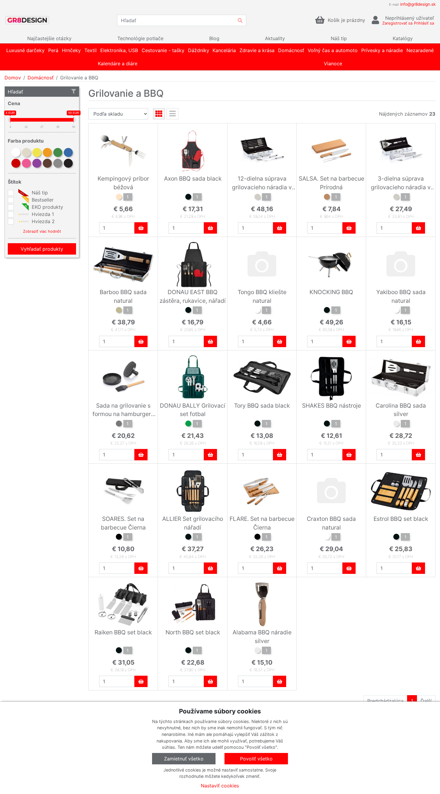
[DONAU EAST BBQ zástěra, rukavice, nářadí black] (188, 311)
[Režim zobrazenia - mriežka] (159, 114)
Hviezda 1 (42, 214)
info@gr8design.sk (418, 4)
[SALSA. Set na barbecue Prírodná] (327, 198)
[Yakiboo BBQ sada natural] (396, 311)
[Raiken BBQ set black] (119, 651)
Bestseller (42, 200)
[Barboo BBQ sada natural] (119, 311)
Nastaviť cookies (220, 786)
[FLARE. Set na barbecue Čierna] (257, 538)
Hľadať (15, 92)
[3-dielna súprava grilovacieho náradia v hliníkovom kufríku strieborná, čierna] (396, 198)
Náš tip (39, 193)
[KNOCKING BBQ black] (327, 311)
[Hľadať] (240, 20)
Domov (12, 78)
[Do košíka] (141, 228)
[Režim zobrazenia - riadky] (172, 114)
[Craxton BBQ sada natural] (327, 538)
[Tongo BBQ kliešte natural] (257, 311)
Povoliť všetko (256, 759)
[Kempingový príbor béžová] (119, 198)
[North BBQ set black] (188, 651)
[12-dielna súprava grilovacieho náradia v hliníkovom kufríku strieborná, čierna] (257, 198)
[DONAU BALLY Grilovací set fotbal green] (188, 424)
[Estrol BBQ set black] (396, 538)
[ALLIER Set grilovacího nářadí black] (188, 538)
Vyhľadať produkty (42, 249)
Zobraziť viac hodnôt (42, 231)
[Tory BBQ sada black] (257, 424)
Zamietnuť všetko (184, 759)
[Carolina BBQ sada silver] (396, 424)
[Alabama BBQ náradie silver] (257, 651)
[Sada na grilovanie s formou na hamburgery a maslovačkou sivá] (119, 424)
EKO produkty (46, 207)
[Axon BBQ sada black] (188, 198)
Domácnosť (41, 78)
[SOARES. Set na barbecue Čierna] (119, 538)
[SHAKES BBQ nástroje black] (327, 424)
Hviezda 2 (42, 221)
